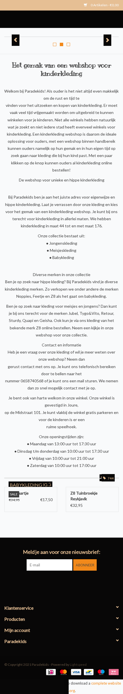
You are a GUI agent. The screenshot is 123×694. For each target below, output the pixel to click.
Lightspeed (78, 664)
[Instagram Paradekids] (66, 582)
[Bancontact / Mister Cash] (88, 671)
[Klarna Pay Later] (113, 671)
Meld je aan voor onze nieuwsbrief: (61, 552)
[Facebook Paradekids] (56, 582)
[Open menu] (2, 18)
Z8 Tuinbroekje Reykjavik (84, 496)
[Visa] (75, 671)
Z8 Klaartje (19, 493)
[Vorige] (15, 40)
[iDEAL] (50, 671)
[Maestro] (100, 671)
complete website (106, 683)
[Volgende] (107, 40)
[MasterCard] (62, 671)
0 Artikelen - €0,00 (104, 5)
